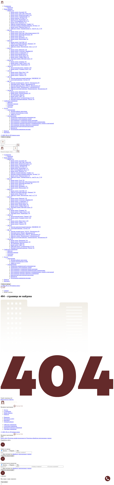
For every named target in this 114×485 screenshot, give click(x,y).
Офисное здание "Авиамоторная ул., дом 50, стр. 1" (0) (26, 28)
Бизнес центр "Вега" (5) (17, 36)
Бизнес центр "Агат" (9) (17, 31)
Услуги (6, 108)
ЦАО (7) (9, 48)
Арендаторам (11, 110)
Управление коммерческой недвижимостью (23, 117)
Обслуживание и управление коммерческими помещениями (28, 122)
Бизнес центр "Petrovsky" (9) (19, 49)
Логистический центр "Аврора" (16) (21, 67)
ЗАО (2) (9, 76)
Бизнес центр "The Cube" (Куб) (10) (21, 13)
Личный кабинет (9, 421)
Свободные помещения (10, 101)
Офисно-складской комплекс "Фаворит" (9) (23, 43)
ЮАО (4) (9, 40)
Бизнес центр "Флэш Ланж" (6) (19, 55)
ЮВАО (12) (10, 10)
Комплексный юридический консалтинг (22, 126)
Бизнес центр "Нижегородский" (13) (21, 15)
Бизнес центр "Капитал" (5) (18, 22)
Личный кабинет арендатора (19, 111)
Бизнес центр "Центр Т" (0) (18, 45)
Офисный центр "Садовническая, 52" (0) (22, 98)
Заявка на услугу (15, 114)
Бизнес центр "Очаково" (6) (18, 61)
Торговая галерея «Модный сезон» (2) (21, 58)
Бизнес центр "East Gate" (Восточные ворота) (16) (25, 33)
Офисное (10, 102)
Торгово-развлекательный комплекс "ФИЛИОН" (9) (26, 78)
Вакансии (10, 7)
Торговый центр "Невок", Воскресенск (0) (23, 84)
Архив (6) (10, 90)
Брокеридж (14, 128)
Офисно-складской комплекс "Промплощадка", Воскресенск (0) (29, 88)
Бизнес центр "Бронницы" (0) (19, 92)
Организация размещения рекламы (21, 129)
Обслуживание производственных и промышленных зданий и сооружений (32, 123)
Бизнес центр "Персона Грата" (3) (20, 27)
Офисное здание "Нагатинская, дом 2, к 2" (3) (24, 46)
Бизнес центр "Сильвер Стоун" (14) (21, 69)
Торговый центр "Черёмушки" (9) (20, 64)
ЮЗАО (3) (10, 60)
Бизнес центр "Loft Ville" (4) (19, 42)
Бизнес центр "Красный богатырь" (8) (21, 34)
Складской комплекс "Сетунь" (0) (20, 79)
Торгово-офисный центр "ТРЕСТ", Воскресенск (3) (25, 85)
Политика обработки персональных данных (38, 438)
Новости (6, 131)
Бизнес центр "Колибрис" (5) (19, 37)
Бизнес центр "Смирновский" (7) (20, 16)
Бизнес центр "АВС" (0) (17, 96)
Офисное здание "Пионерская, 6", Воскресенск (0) (25, 87)
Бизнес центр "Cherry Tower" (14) (20, 63)
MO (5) (9, 81)
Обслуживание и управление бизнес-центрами (24, 120)
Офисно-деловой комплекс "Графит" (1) (22, 24)
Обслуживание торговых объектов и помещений (25, 125)
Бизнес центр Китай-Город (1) (19, 54)
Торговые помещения (10, 429)
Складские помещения (10, 426)
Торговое (10, 107)
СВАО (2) (10, 66)
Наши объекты (8, 9)
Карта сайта (4, 438)
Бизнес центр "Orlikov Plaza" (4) (20, 57)
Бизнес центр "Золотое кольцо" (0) (20, 93)
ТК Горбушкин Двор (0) (17, 95)
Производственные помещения (13, 427)
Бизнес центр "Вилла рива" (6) (19, 39)
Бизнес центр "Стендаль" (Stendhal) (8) (22, 51)
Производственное (12, 104)
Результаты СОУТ (9, 418)
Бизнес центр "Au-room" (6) (18, 12)
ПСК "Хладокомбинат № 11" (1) (20, 21)
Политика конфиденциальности (17, 438)
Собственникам (11, 116)
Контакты (7, 132)
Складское (10, 105)
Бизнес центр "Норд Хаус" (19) (19, 72)
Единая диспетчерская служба (19, 113)
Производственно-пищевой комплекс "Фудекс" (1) (25, 25)
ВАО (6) (9, 30)
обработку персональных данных (21, 454)
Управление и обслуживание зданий (21, 119)
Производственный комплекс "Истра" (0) (22, 99)
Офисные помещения (10, 424)
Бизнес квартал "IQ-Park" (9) (19, 18)
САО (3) (9, 70)
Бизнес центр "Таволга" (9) (18, 75)
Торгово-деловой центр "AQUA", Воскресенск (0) (25, 82)
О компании (7, 6)
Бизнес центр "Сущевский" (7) (19, 52)
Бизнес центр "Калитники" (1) (19, 19)
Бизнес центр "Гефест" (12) (18, 73)
